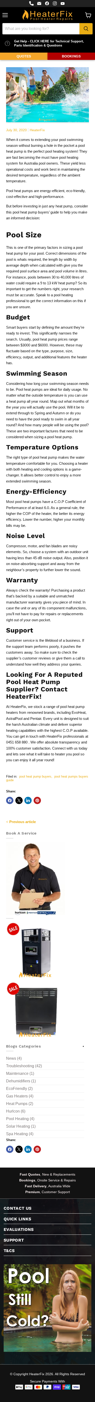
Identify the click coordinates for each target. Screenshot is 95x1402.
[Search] (86, 28)
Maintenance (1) (20, 1073)
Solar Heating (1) (21, 1126)
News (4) (14, 1058)
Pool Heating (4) (20, 1119)
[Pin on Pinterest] (37, 800)
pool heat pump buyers (35, 776)
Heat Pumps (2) (19, 1104)
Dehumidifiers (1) (21, 1081)
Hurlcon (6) (15, 1111)
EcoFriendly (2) (19, 1088)
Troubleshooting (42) (24, 1066)
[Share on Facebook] (9, 800)
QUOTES (24, 56)
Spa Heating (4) (19, 1134)
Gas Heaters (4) (19, 1096)
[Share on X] (19, 800)
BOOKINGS (71, 56)
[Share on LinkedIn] (28, 800)
